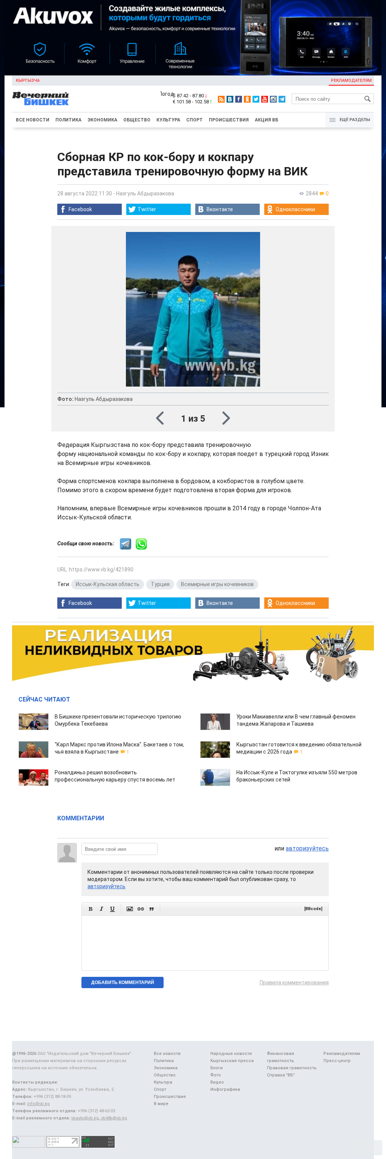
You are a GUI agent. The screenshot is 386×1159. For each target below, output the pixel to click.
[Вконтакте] (230, 99)
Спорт (194, 120)
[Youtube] (264, 99)
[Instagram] (273, 99)
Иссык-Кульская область (107, 584)
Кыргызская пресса (232, 1060)
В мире (161, 1103)
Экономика (102, 120)
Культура (168, 120)
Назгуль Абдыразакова (145, 193)
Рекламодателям (351, 80)
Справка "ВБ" (281, 1075)
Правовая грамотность (292, 1067)
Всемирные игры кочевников (217, 584)
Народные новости (231, 1053)
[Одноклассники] (247, 99)
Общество (136, 120)
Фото (215, 1075)
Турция (160, 584)
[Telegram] (282, 99)
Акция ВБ (266, 120)
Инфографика (225, 1089)
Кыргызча (28, 80)
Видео (217, 1082)
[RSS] (221, 99)
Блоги (216, 1067)
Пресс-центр (337, 1060)
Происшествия (229, 120)
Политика (68, 120)
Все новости (32, 120)
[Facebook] (238, 99)
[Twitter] (256, 99)
